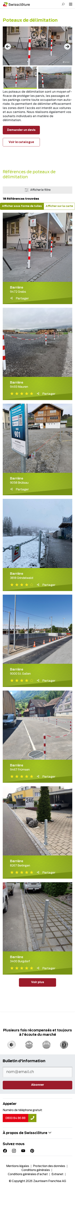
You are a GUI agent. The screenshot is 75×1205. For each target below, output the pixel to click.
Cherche (63, 4)
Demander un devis (21, 130)
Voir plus (37, 982)
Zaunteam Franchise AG (49, 1181)
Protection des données (49, 1166)
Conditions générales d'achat (28, 1174)
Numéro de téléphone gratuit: (22, 1110)
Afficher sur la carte (59, 206)
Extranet (57, 1174)
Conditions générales (35, 1170)
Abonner (37, 1085)
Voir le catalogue (21, 142)
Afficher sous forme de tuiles (22, 206)
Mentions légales (17, 1166)
